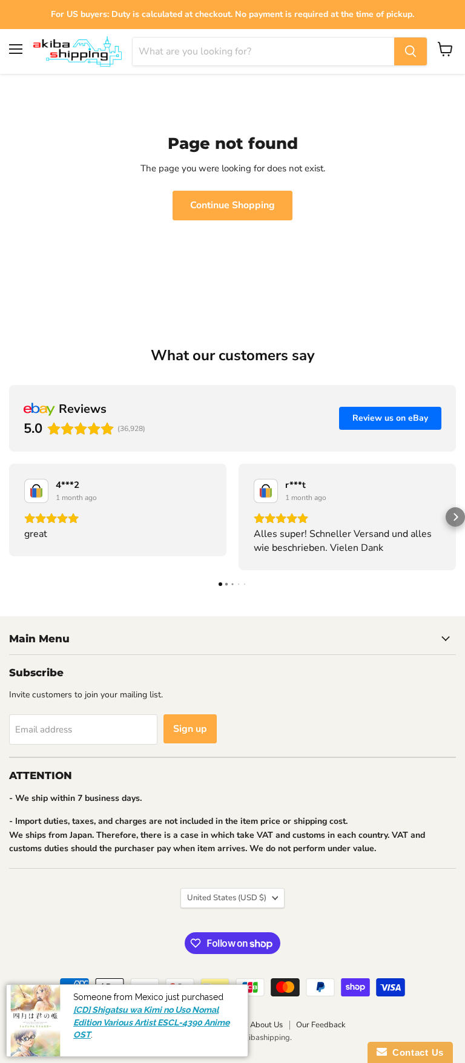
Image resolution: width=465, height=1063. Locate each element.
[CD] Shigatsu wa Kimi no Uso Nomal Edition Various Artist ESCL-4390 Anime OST (151, 1022)
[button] (9, 517)
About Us (266, 1024)
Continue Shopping (232, 205)
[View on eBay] (36, 491)
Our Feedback (321, 1024)
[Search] (410, 51)
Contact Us (415, 1052)
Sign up (190, 729)
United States (226, 897)
